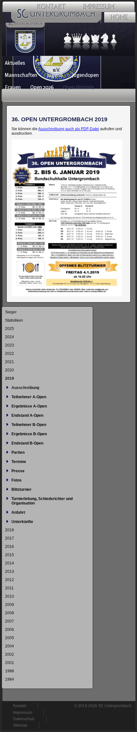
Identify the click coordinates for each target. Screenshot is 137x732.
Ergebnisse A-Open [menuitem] (29, 406)
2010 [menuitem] (9, 596)
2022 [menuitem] (9, 353)
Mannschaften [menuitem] (21, 75)
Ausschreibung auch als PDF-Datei (68, 129)
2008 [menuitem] (9, 613)
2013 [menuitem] (9, 571)
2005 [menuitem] (9, 638)
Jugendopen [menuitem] (85, 75)
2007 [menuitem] (9, 621)
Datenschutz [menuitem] (24, 719)
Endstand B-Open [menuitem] (27, 443)
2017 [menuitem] (9, 538)
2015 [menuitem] (9, 555)
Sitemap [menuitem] (20, 725)
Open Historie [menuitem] (78, 87)
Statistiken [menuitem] (14, 320)
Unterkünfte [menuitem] (22, 521)
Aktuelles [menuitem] (15, 63)
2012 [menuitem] (9, 580)
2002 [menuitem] (9, 654)
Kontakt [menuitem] (19, 706)
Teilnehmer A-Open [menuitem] (28, 397)
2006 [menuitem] (9, 629)
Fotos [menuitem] (16, 480)
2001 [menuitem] (9, 663)
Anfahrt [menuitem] (18, 512)
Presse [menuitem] (18, 471)
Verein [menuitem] (69, 63)
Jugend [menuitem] (54, 75)
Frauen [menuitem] (13, 87)
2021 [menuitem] (9, 362)
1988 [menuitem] (9, 671)
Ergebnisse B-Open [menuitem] (29, 434)
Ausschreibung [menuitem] (25, 387)
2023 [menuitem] (9, 345)
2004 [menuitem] (9, 646)
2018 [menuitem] (9, 530)
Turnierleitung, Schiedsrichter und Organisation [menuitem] (42, 501)
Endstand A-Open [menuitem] (27, 415)
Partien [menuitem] (18, 452)
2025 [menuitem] (9, 328)
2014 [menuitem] (9, 563)
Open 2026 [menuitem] (42, 87)
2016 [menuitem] (9, 546)
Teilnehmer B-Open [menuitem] (28, 424)
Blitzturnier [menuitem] (21, 489)
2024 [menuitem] (9, 337)
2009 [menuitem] (9, 604)
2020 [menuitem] (9, 370)
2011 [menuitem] (9, 588)
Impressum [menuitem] (22, 712)
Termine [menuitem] (44, 63)
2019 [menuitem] (9, 378)
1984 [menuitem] (9, 679)
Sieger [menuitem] (11, 312)
